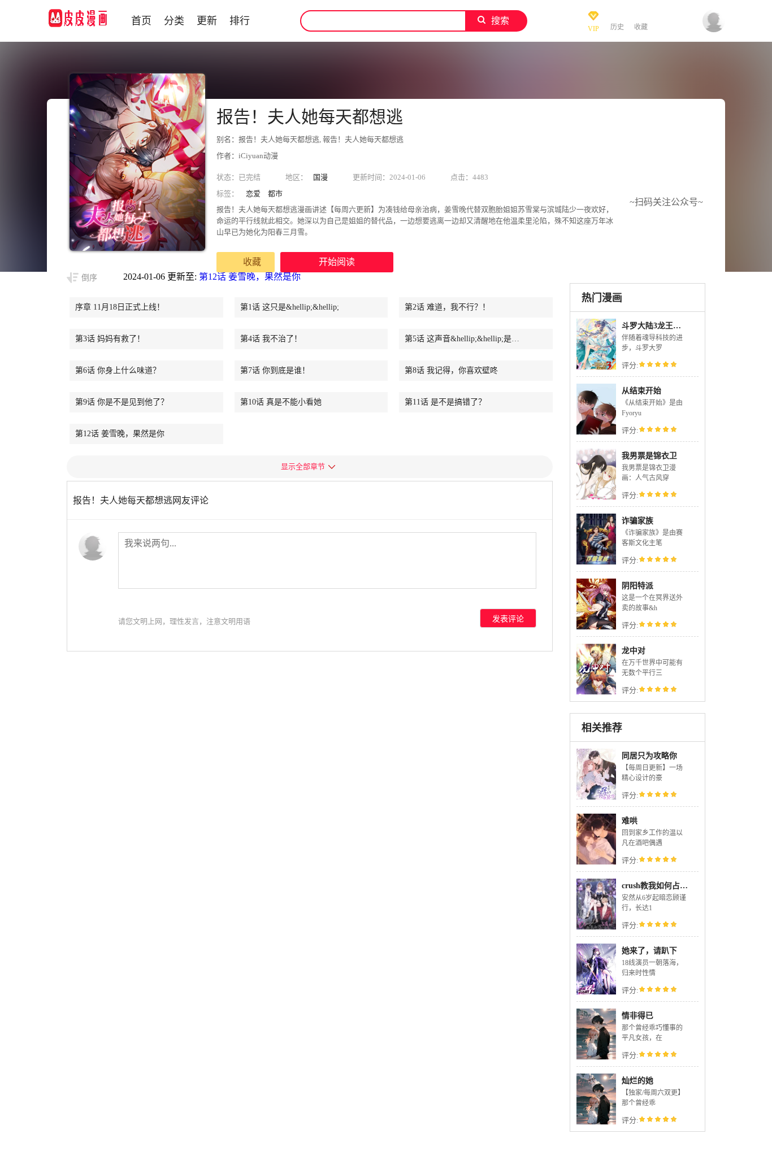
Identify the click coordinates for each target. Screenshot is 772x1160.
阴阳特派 (637, 585)
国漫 (320, 177)
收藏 (252, 262)
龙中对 (633, 650)
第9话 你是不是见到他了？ (121, 402)
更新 (207, 21)
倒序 (89, 277)
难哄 (629, 820)
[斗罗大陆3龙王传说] (596, 368)
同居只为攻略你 (649, 755)
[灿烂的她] (596, 1123)
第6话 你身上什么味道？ (118, 370)
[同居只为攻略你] (596, 798)
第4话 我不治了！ (271, 338)
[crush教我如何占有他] (596, 928)
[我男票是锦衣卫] (596, 498)
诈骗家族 (637, 520)
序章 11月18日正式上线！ (119, 307)
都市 (275, 193)
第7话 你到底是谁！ (275, 370)
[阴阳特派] (596, 628)
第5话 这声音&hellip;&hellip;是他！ (466, 338)
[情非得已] (596, 1058)
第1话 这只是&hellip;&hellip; (289, 307)
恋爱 (253, 193)
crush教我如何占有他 (659, 885)
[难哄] (596, 863)
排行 (239, 21)
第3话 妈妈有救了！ (110, 338)
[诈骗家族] (596, 563)
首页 (141, 21)
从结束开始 (641, 390)
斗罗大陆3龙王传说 (655, 326)
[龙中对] (596, 693)
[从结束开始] (596, 433)
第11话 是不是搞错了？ (445, 402)
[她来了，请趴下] (596, 993)
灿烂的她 (637, 1080)
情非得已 (637, 1015)
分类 (174, 21)
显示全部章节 (303, 466)
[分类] (272, 21)
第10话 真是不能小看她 (281, 402)
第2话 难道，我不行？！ (447, 307)
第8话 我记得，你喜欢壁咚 (451, 370)
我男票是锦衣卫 (649, 455)
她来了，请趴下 (649, 950)
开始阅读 (337, 262)
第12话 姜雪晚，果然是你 (250, 276)
